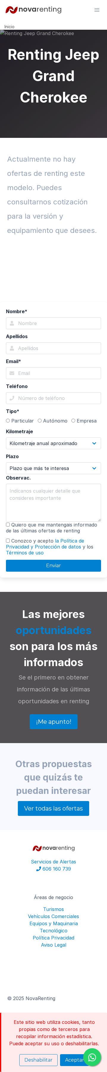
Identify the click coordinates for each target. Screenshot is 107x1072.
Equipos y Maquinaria (53, 923)
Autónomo (54, 421)
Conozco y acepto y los (49, 547)
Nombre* (16, 311)
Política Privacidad (53, 938)
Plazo (12, 456)
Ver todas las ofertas (53, 808)
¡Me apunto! (53, 721)
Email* (13, 361)
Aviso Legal (53, 945)
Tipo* (12, 411)
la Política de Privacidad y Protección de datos (45, 544)
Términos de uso (25, 553)
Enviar (53, 565)
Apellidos (17, 336)
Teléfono (17, 386)
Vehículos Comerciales (53, 916)
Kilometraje (19, 431)
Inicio (9, 26)
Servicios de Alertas (53, 862)
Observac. (18, 478)
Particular (22, 421)
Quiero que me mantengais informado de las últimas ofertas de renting (51, 528)
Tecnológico (53, 931)
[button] (97, 10)
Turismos (53, 909)
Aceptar (74, 1060)
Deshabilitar (38, 1060)
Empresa (86, 421)
